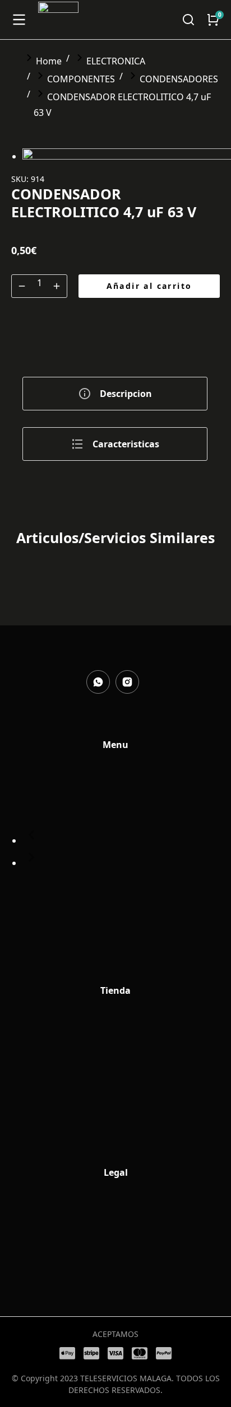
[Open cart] (213, 19)
